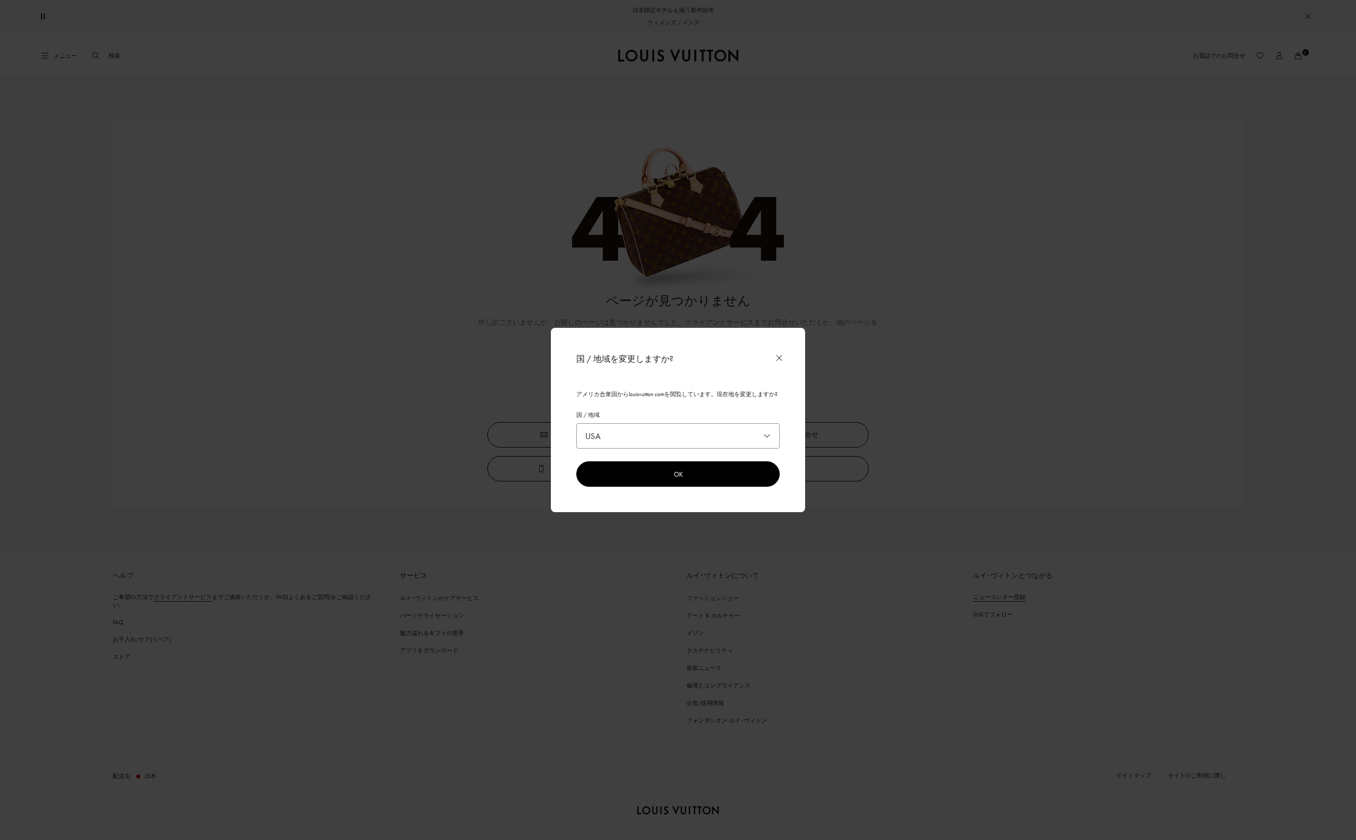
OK (678, 474)
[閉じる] (779, 358)
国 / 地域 (588, 414)
